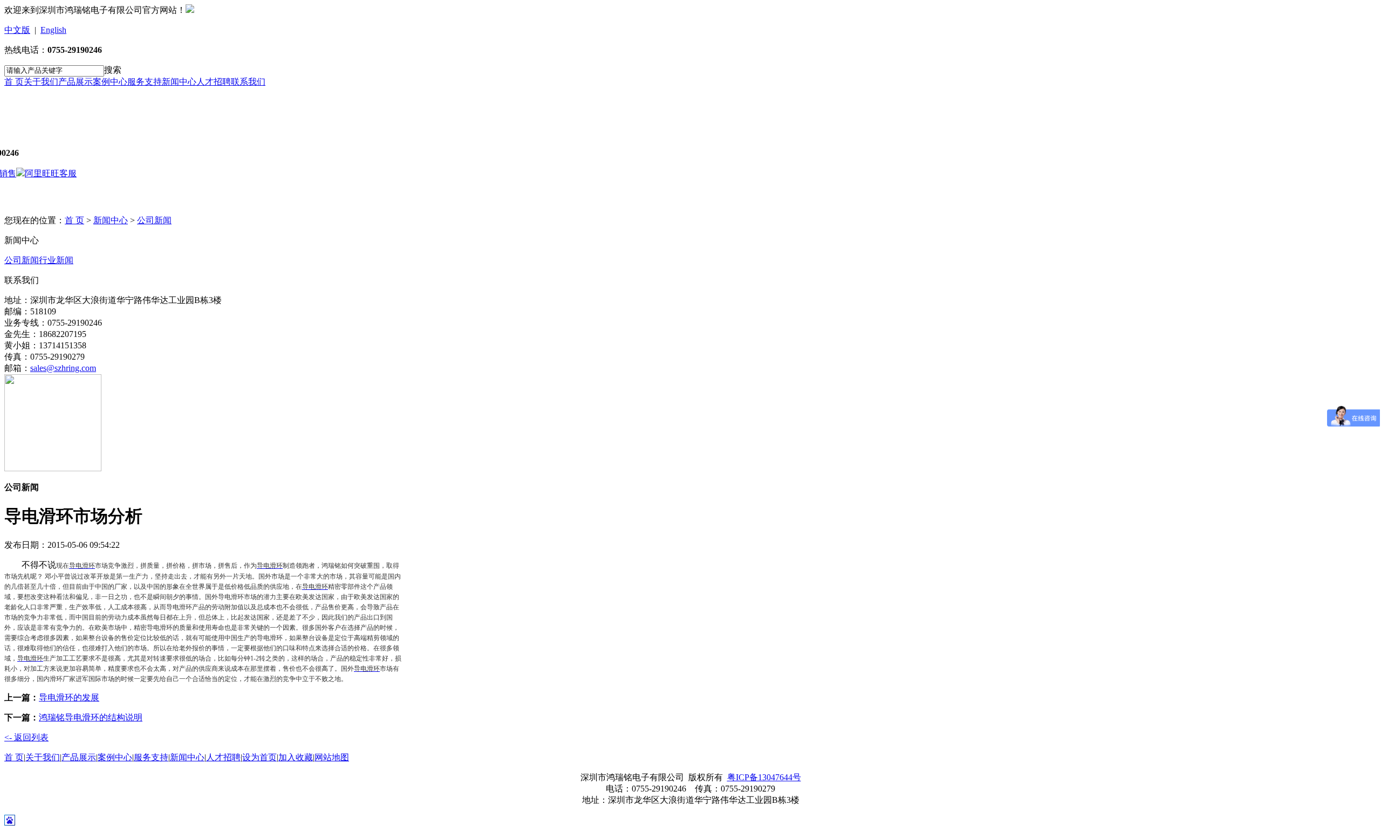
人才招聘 (213, 81)
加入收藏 (295, 757)
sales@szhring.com (63, 368)
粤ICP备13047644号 (764, 777)
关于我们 (41, 81)
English (53, 30)
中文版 (17, 30)
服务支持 (144, 81)
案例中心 (110, 81)
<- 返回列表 (26, 737)
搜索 (112, 69)
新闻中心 (179, 81)
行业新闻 (56, 260)
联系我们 (248, 81)
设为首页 (259, 757)
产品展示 (75, 81)
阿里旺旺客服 (51, 173)
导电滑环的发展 (69, 697)
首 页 (14, 81)
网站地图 (332, 757)
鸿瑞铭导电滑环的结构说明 (90, 717)
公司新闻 (154, 220)
